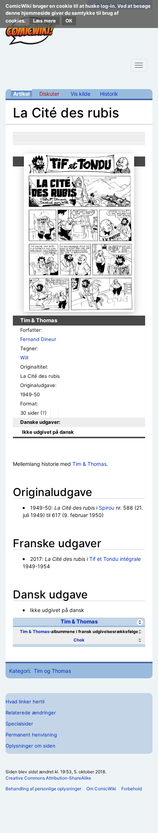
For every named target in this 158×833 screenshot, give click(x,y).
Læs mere (44, 21)
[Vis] (139, 631)
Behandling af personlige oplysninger (43, 788)
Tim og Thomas (52, 671)
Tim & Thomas (89, 464)
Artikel (21, 94)
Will (24, 358)
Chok (79, 640)
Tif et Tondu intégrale (115, 559)
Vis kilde (80, 94)
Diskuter (49, 94)
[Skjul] (139, 621)
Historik (109, 94)
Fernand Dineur (38, 339)
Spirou (106, 508)
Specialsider (19, 724)
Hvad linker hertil (25, 701)
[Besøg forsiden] (30, 31)
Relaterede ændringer (31, 713)
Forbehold (131, 788)
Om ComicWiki (101, 788)
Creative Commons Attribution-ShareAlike (48, 778)
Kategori (19, 671)
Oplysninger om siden (30, 746)
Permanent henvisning (31, 735)
